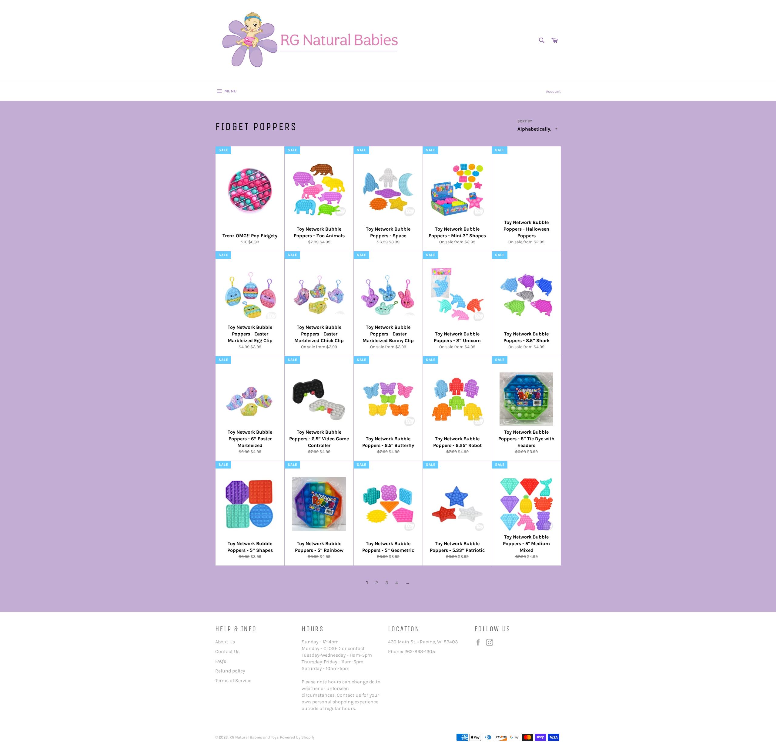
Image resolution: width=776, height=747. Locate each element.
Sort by (524, 121)
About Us (225, 642)
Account (553, 91)
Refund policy (230, 671)
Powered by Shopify (297, 737)
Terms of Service (233, 680)
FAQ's (220, 661)
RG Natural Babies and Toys (254, 737)
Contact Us (227, 651)
